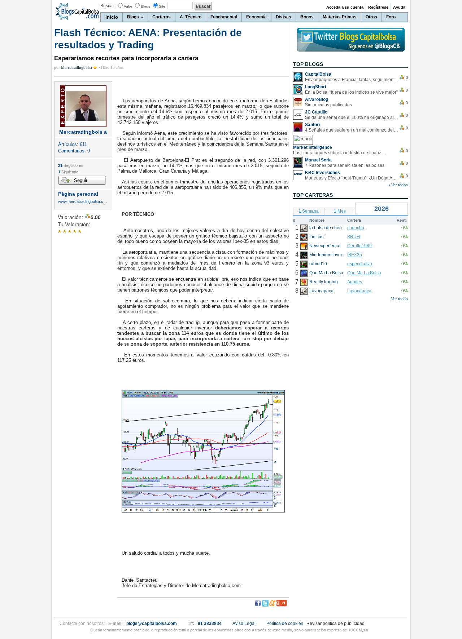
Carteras (161, 16)
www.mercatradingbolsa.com (83, 202)
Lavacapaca (359, 290)
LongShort (315, 86)
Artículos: (72, 144)
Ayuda (399, 7)
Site (162, 6)
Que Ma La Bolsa (364, 272)
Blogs (145, 6)
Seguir (80, 180)
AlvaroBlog (316, 99)
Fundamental (223, 16)
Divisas (283, 16)
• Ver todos (398, 185)
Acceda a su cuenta (344, 7)
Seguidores (70, 165)
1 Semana (308, 211)
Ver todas (399, 299)
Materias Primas (340, 16)
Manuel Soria (318, 160)
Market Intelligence (312, 147)
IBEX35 (354, 254)
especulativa (359, 263)
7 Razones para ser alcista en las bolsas (344, 165)
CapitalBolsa (318, 74)
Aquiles (354, 281)
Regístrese (378, 7)
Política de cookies (284, 623)
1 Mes (340, 211)
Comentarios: (74, 151)
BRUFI (353, 236)
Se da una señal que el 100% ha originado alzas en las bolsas (352, 117)
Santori (312, 124)
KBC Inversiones (322, 172)
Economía (256, 16)
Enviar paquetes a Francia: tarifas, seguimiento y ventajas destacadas (352, 79)
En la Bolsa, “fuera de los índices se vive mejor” (351, 92)
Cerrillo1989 (359, 245)
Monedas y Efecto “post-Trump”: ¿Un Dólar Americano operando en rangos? (352, 178)
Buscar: (107, 5)
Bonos (307, 16)
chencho (355, 227)
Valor (128, 6)
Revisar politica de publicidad (335, 623)
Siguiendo (68, 172)
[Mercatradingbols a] (83, 106)
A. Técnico (190, 16)
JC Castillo (316, 112)
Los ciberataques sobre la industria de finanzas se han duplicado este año (340, 152)
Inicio (111, 17)
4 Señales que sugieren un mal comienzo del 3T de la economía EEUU (352, 130)
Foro (391, 16)
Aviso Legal (244, 623)
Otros (371, 16)
